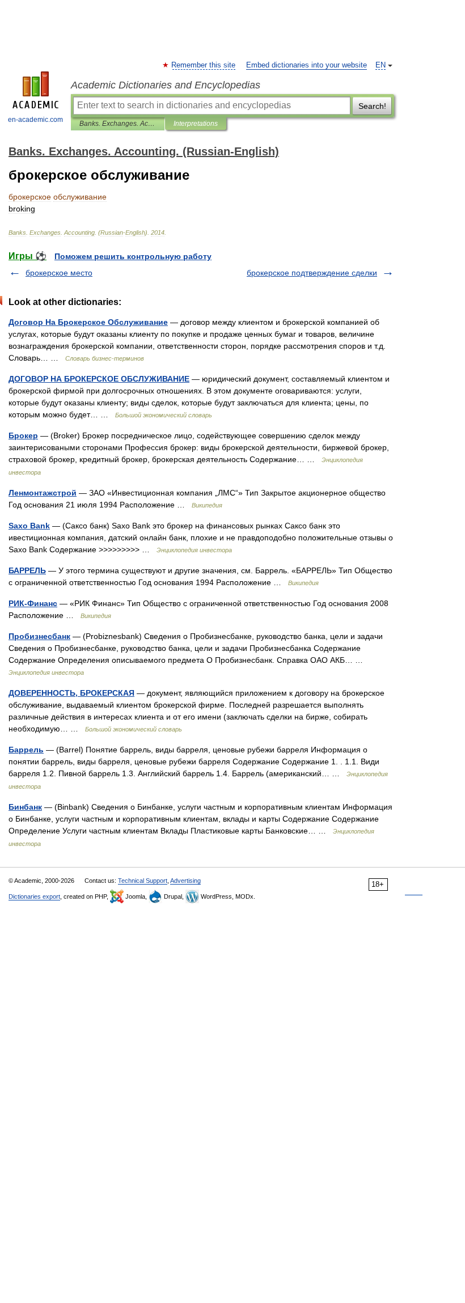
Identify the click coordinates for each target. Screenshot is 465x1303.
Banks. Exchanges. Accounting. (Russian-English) (117, 124)
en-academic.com (35, 120)
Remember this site (203, 65)
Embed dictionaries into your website (306, 65)
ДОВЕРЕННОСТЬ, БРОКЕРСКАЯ (71, 692)
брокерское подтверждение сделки (312, 272)
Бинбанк (25, 806)
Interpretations (196, 124)
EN (380, 65)
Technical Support (142, 880)
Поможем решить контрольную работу (133, 256)
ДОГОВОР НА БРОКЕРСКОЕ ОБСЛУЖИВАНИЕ (99, 378)
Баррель (26, 749)
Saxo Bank (29, 525)
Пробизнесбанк (39, 636)
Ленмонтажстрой (43, 492)
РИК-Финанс (33, 603)
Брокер (23, 435)
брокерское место (59, 272)
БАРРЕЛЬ (27, 570)
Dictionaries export (34, 896)
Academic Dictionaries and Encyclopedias (165, 85)
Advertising (185, 880)
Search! (372, 106)
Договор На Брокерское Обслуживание (88, 322)
